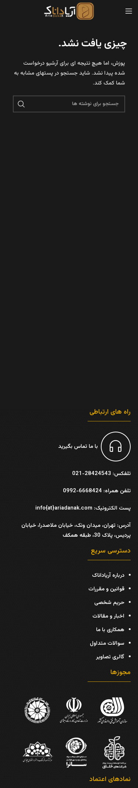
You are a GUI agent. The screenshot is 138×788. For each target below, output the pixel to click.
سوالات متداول (107, 643)
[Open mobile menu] (128, 11)
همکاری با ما (110, 630)
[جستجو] (21, 104)
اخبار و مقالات (108, 616)
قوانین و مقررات (106, 589)
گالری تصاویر (110, 657)
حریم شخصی (109, 602)
